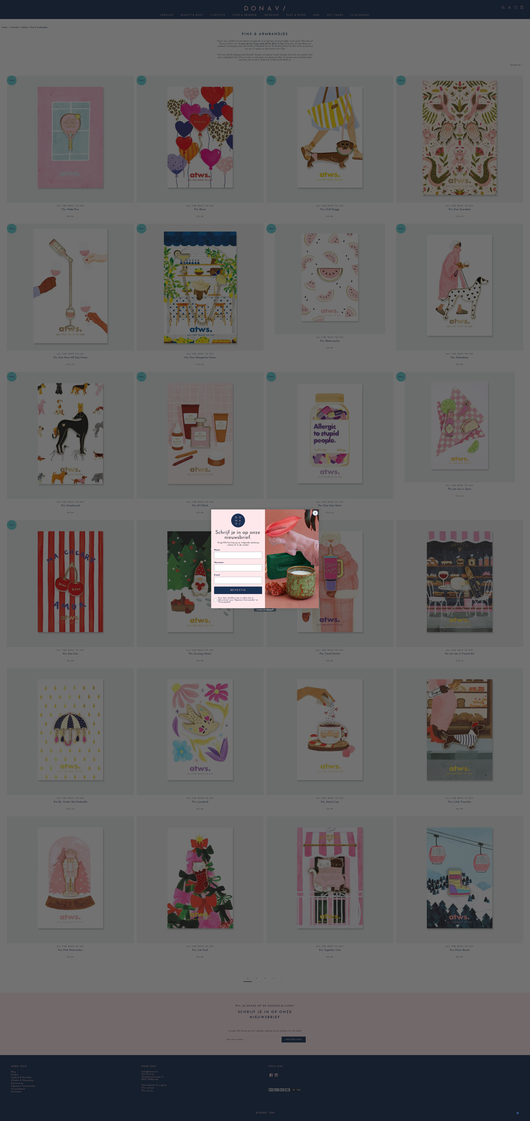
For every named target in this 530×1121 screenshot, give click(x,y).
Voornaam (218, 562)
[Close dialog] (315, 513)
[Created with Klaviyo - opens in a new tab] (265, 610)
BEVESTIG (238, 590)
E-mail (217, 575)
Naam (217, 550)
